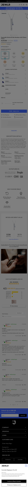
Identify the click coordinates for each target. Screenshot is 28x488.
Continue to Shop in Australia (14, 481)
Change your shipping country (14, 484)
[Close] (26, 465)
